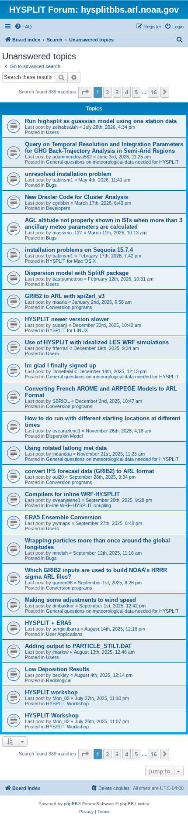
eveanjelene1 (66, 430)
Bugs (51, 185)
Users (52, 132)
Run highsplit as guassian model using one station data (101, 121)
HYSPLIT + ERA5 (48, 623)
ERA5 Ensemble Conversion (63, 517)
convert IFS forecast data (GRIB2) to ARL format (89, 471)
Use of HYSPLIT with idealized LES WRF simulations (97, 342)
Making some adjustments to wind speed (80, 600)
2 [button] (107, 92)
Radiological (58, 680)
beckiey (60, 675)
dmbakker (63, 605)
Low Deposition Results (57, 669)
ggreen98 (62, 582)
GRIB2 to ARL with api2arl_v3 (64, 296)
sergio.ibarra (65, 628)
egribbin (60, 203)
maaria (59, 302)
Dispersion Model (64, 436)
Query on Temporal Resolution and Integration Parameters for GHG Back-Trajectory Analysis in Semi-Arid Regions (104, 147)
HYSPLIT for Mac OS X (71, 261)
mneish (60, 553)
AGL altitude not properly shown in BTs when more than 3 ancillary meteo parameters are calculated (103, 223)
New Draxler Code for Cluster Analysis (76, 197)
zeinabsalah (65, 127)
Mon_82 (61, 698)
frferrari (60, 348)
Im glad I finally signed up (60, 365)
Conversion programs (69, 307)
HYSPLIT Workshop (67, 703)
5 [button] (136, 92)
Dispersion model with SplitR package (77, 273)
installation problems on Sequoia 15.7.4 (79, 250)
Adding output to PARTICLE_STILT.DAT (78, 646)
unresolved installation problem (68, 174)
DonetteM (62, 371)
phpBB (71, 803)
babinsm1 (62, 179)
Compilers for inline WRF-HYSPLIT (72, 494)
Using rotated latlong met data (66, 448)
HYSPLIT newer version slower (67, 319)
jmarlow (60, 652)
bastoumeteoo (67, 278)
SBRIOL (61, 401)
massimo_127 (67, 232)
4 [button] (126, 92)
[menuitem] (23, 26)
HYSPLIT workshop (51, 692)
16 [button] (153, 92)
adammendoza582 (72, 156)
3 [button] (116, 92)
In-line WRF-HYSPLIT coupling (78, 505)
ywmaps (61, 523)
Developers (58, 208)
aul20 (58, 477)
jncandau (62, 453)
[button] (84, 92)
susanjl (59, 325)
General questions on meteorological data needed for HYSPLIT (112, 162)
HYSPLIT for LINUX (67, 330)
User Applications (64, 634)
